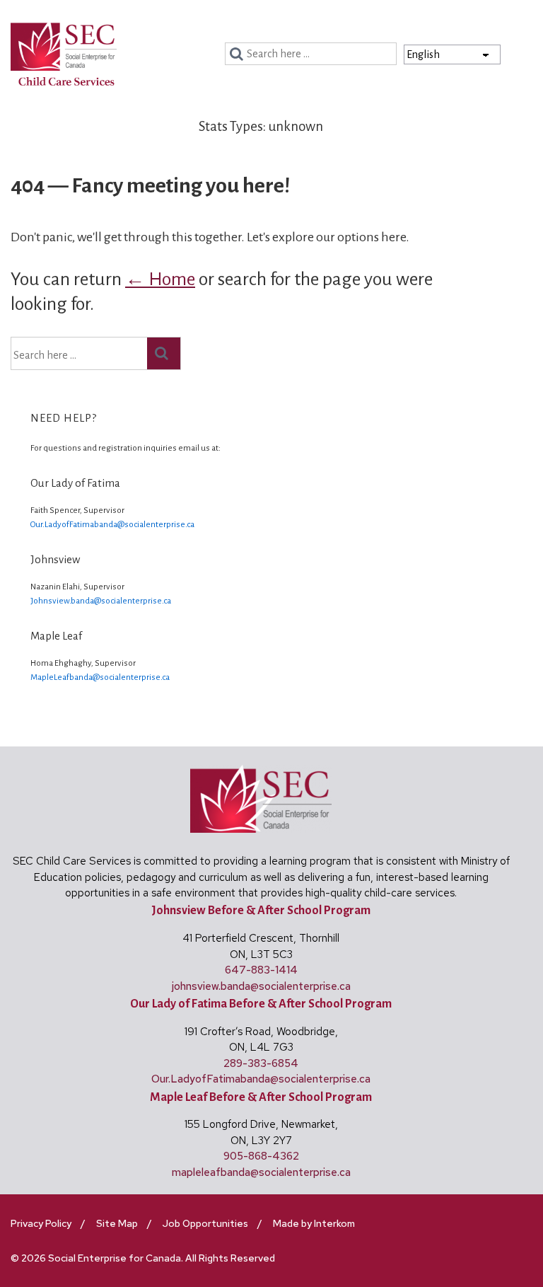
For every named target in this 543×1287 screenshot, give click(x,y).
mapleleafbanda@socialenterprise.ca (261, 1172)
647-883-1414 (261, 970)
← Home (160, 279)
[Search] (238, 54)
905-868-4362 (261, 1156)
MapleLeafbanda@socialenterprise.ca (100, 677)
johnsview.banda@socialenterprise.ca (261, 986)
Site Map (117, 1223)
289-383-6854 (260, 1063)
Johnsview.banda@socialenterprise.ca (100, 601)
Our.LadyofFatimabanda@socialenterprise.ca (112, 524)
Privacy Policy (41, 1223)
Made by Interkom (314, 1223)
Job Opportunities (205, 1223)
